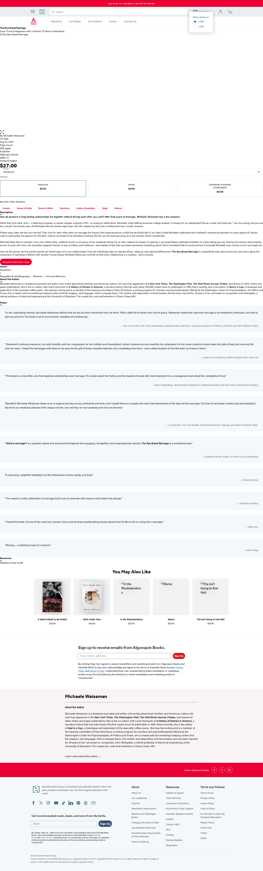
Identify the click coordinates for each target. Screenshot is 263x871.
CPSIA (203, 832)
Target (105, 208)
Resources (6, 558)
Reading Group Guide (11, 562)
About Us (56, 21)
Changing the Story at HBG (145, 822)
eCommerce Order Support (179, 808)
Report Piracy (207, 822)
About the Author (9, 279)
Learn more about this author (81, 756)
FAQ (168, 829)
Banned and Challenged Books (144, 815)
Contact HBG (172, 824)
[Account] (220, 11)
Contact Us (130, 21)
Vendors (170, 834)
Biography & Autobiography (15, 276)
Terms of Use (207, 792)
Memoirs (38, 276)
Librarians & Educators (177, 803)
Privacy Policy (207, 797)
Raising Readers (174, 839)
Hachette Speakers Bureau (179, 813)
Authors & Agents (175, 792)
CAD (201, 26)
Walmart (118, 208)
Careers (170, 818)
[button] (131, 132)
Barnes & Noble (24, 208)
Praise (3, 302)
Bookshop (65, 208)
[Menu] (33, 11)
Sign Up (179, 655)
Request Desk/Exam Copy (16, 261)
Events (113, 21)
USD (201, 21)
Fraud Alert (206, 827)
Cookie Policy (207, 803)
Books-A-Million (45, 208)
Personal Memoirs (55, 276)
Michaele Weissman (14, 135)
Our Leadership (139, 797)
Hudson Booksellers (85, 208)
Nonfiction (5, 270)
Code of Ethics (207, 808)
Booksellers (172, 845)
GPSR (203, 838)
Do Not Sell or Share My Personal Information (212, 815)
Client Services (173, 797)
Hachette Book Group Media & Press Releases (146, 834)
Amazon (6, 208)
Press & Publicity (140, 841)
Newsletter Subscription (144, 808)
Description (6, 212)
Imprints (136, 803)
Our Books (75, 21)
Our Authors (95, 21)
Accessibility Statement (144, 827)
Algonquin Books (9, 154)
